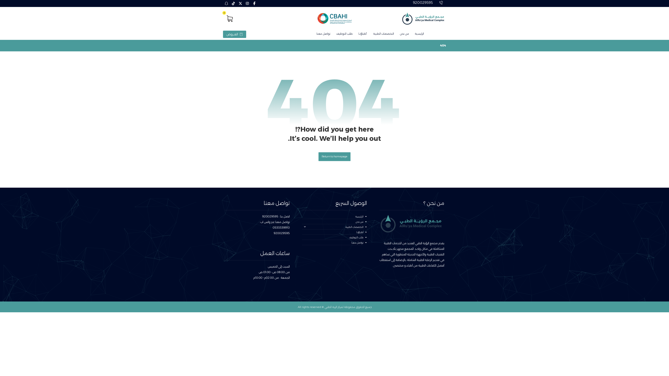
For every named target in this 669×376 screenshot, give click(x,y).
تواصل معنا (357, 242)
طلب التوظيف (356, 237)
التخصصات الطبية (354, 227)
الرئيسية (359, 216)
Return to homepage (334, 156)
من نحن (359, 221)
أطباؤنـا (359, 232)
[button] (254, 3)
